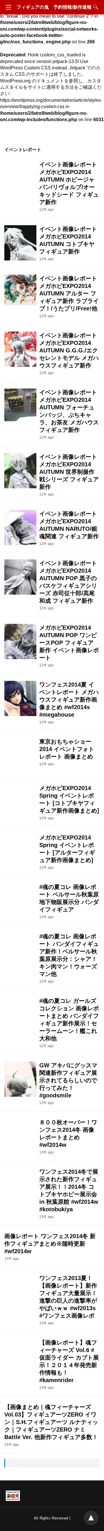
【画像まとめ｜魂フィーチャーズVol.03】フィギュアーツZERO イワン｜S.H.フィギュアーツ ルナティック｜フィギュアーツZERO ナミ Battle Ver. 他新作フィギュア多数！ (51, 1422)
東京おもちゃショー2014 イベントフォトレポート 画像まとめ (66, 749)
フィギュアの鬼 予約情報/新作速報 (54, 7)
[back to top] (91, 1518)
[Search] (94, 7)
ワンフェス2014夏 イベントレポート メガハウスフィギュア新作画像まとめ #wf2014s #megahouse (69, 699)
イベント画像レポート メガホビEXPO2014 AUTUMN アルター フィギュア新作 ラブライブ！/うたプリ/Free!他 (69, 293)
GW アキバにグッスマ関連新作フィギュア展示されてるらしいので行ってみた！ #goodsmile (68, 1080)
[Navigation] (7, 7)
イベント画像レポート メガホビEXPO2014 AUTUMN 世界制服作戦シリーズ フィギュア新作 (69, 472)
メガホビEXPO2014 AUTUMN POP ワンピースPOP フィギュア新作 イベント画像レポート (69, 642)
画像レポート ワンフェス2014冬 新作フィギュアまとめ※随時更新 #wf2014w (50, 1243)
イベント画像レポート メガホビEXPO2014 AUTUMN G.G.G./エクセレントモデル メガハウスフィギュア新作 (69, 350)
